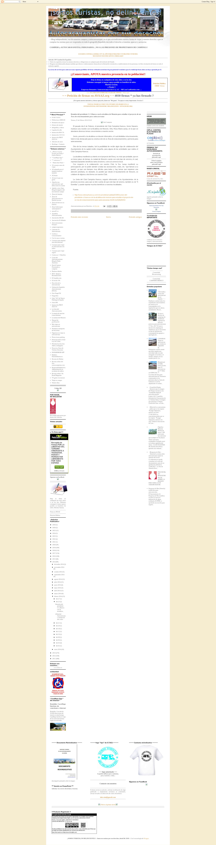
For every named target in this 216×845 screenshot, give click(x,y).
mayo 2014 (57, 588)
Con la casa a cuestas (58, 238)
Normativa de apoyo (58, 122)
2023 (54, 536)
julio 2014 (57, 582)
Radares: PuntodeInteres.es (57, 355)
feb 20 (58, 626)
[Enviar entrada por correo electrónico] (104, 206)
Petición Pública (55, 515)
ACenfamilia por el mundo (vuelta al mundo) (57, 171)
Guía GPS (55, 302)
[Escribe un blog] (110, 206)
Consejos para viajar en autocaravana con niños (58, 246)
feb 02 (58, 646)
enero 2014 (57, 649)
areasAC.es (55, 211)
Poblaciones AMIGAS (58, 120)
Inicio (108, 217)
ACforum (54, 175)
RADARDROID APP (58, 352)
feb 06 (58, 640)
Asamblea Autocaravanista (57, 214)
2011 (54, 658)
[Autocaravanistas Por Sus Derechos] (156, 209)
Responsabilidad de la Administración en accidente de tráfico (58, 369)
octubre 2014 (58, 572)
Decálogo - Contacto (58, 144)
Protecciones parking (58, 337)
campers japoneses (57, 227)
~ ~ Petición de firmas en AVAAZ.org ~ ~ (88, 95)
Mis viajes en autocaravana (56, 325)
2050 (54, 525)
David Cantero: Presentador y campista (56, 267)
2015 (54, 559)
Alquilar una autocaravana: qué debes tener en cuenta (58, 183)
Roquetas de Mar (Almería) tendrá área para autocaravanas (157, 490)
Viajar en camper (57, 380)
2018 (54, 550)
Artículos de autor (57, 142)
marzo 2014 (58, 593)
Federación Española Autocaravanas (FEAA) (58, 288)
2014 (54, 562)
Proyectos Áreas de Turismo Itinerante (57, 349)
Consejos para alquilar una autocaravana (58, 241)
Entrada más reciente (79, 217)
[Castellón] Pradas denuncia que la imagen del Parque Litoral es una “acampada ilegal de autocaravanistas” (156, 390)
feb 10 (58, 634)
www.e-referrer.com (58, 667)
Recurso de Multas (57, 359)
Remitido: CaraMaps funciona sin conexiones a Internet (58, 706)
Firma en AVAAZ (55, 512)
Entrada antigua (135, 217)
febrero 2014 (58, 596)
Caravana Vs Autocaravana (56, 230)
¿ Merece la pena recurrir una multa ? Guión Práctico (58, 153)
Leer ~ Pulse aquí (108, 92)
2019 (54, 547)
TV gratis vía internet (58, 378)
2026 (54, 527)
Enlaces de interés (57, 125)
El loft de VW (56, 280)
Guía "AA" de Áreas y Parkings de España (58, 299)
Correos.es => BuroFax (59, 255)
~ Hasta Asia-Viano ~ (58, 162)
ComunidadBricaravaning (156, 273)
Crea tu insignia (156, 211)
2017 (54, 553)
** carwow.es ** (57, 160)
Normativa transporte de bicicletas (58, 329)
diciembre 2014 (59, 564)
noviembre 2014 (59, 567)
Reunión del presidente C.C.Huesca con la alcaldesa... (59, 607)
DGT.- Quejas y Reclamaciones (56, 274)
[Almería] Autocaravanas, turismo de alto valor (60, 616)
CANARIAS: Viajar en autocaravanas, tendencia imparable (162, 342)
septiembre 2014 (59, 574)
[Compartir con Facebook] (114, 206)
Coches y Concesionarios (56, 234)
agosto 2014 (58, 579)
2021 (54, 542)
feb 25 (58, 601)
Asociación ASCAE (58, 218)
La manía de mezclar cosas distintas (58, 314)
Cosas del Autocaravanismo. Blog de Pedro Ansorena (57, 260)
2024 (54, 533)
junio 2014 (57, 585)
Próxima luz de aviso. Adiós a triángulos (58, 344)
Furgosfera (55, 296)
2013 (54, 653)
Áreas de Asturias (57, 194)
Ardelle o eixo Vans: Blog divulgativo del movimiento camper (58, 190)
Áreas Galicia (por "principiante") (57, 208)
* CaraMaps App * (57, 158)
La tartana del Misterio (59, 318)
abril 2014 (57, 590)
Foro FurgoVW (56, 293)
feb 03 (58, 643)
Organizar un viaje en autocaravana (58, 334)
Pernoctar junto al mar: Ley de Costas (59, 340)
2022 (54, 539)
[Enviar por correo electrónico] (108, 206)
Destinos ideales (57, 271)
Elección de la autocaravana (56, 284)
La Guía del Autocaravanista (57, 310)
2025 (54, 530)
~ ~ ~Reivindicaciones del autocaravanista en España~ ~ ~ (162, 294)
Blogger (146, 838)
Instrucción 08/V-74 (58, 132)
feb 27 (58, 599)
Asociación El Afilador (59, 220)
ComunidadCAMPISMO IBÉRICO (156, 279)
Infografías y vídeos (58, 127)
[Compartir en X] (112, 206)
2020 (54, 545)
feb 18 (58, 628)
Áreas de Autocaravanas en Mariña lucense (57, 198)
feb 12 (58, 631)
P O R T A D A (56, 117)
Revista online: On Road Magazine (57, 374)
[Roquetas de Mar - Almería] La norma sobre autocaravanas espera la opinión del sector (157, 454)
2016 (54, 556)
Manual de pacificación (55, 321)
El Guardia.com (56, 278)
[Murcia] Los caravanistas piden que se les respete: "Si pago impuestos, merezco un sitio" (157, 409)
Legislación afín (57, 130)
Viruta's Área (56, 383)
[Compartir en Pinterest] (116, 206)
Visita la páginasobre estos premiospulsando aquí (156, 162)
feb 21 (58, 623)
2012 (54, 656)
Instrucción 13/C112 (58, 135)
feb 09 (58, 637)
